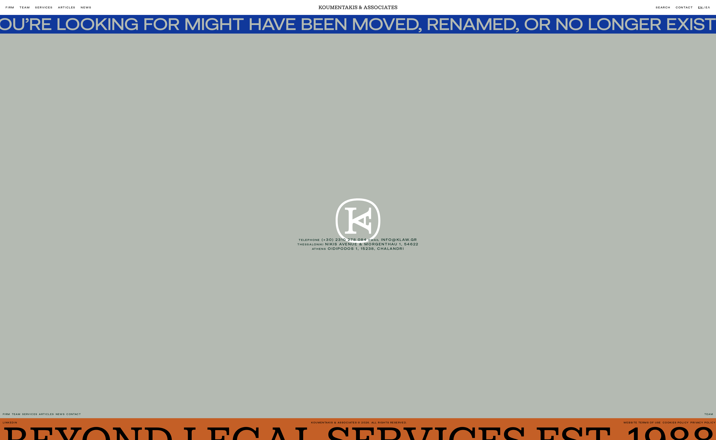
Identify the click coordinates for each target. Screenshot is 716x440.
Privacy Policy (703, 422)
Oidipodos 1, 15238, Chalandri (366, 249)
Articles (67, 7)
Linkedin (10, 422)
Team (25, 7)
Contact (684, 7)
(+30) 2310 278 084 (344, 240)
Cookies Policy (676, 422)
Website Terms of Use (642, 422)
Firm (10, 7)
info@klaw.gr (399, 240)
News (86, 7)
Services (44, 7)
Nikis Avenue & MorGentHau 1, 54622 (371, 244)
